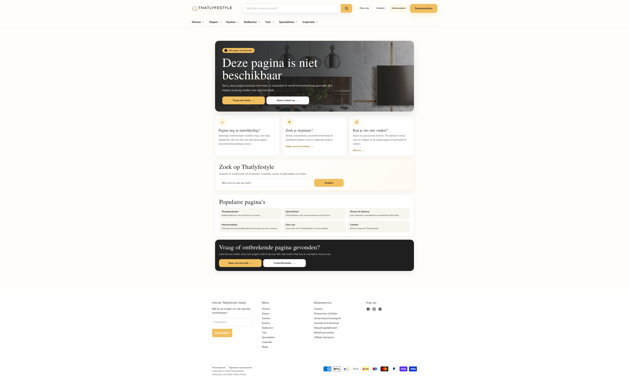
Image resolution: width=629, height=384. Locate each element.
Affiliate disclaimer (324, 337)
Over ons (364, 8)
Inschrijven (222, 333)
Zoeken (329, 183)
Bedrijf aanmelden (324, 332)
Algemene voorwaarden (240, 367)
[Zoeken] (346, 8)
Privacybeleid (218, 367)
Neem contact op (286, 100)
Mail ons (357, 150)
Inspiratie (308, 22)
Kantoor (266, 318)
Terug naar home (242, 100)
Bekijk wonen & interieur (298, 146)
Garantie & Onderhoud (326, 323)
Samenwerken (423, 8)
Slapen (213, 22)
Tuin (268, 22)
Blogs (265, 346)
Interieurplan (398, 8)
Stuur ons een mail (238, 263)
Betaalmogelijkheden (325, 327)
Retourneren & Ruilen (325, 313)
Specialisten (286, 22)
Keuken (231, 22)
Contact (380, 8)
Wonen (196, 22)
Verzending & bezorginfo (327, 318)
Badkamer (250, 22)
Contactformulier (283, 263)
